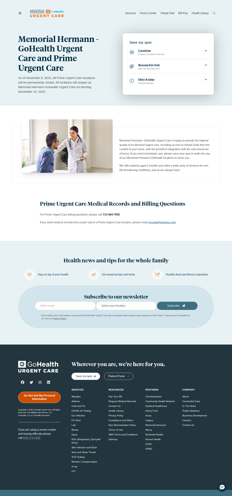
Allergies (76, 396)
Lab (74, 425)
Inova (148, 415)
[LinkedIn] (48, 382)
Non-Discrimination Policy (122, 425)
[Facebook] (22, 382)
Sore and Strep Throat (84, 452)
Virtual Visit (167, 13)
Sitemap (113, 439)
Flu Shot (76, 420)
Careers (186, 420)
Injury (74, 434)
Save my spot (84, 376)
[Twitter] (31, 382)
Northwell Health (154, 434)
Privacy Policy (59, 318)
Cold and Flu (78, 406)
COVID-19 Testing (81, 410)
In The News (189, 406)
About (185, 396)
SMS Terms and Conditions (123, 434)
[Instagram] (40, 382)
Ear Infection (78, 415)
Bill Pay (183, 13)
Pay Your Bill (115, 396)
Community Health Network (160, 401)
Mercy (148, 429)
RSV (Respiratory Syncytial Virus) (86, 441)
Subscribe (173, 305)
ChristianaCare (153, 396)
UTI (73, 471)
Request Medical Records (122, 401)
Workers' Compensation (84, 461)
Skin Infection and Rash (84, 447)
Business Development (194, 415)
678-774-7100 (31, 437)
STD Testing (78, 457)
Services (130, 13)
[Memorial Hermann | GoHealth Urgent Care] (47, 13)
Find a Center (148, 13)
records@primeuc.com (162, 222)
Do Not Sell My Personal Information (39, 397)
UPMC (148, 448)
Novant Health (153, 439)
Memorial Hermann (155, 425)
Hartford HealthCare (156, 406)
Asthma (76, 401)
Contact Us (114, 406)
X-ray (74, 466)
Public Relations (191, 410)
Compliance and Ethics (121, 420)
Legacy (149, 420)
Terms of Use (116, 429)
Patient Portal (116, 376)
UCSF (148, 444)
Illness (75, 429)
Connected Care (191, 401)
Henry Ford (151, 410)
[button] (222, 487)
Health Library (200, 13)
